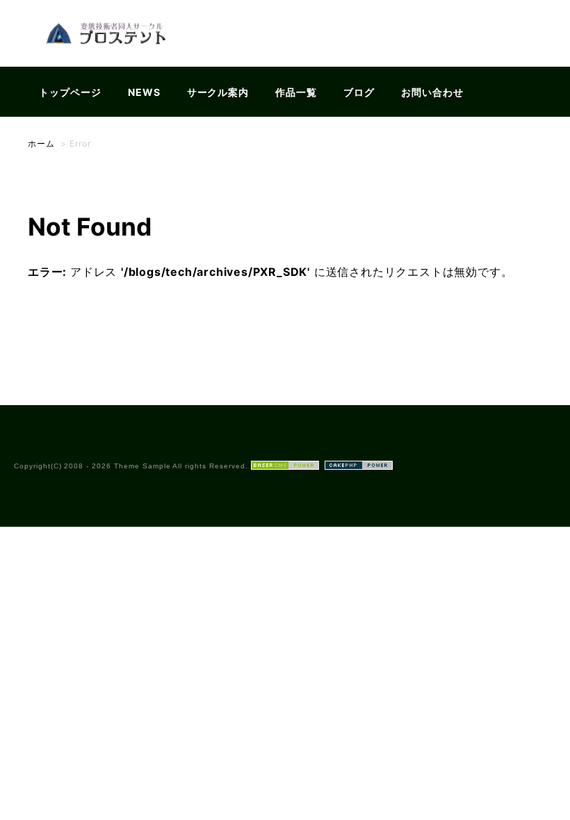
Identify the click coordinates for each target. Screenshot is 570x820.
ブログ (359, 92)
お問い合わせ (432, 92)
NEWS (144, 92)
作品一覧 (296, 92)
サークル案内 (218, 92)
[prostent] (110, 58)
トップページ (70, 92)
